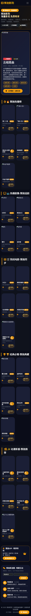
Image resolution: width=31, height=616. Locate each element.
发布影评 (23, 578)
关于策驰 (8, 612)
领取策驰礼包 (10, 558)
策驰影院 (9, 2)
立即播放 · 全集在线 (14, 91)
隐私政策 (15, 612)
